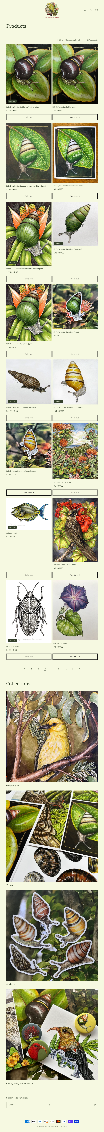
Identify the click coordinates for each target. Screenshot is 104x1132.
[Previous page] (24, 669)
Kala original (11, 533)
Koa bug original (12, 647)
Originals (11, 785)
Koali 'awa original (60, 644)
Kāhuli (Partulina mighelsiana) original (68, 408)
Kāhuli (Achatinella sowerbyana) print (68, 186)
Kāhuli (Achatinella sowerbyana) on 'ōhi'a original (26, 186)
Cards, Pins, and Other (18, 1083)
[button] (7, 10)
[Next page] (79, 669)
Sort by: (60, 40)
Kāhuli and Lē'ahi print (62, 483)
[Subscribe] (49, 1105)
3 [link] (45, 668)
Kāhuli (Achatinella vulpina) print (19, 344)
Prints (9, 885)
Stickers (10, 984)
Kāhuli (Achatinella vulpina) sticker (67, 332)
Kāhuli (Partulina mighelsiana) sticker (21, 471)
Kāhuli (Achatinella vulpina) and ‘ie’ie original (25, 269)
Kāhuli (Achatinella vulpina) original (67, 249)
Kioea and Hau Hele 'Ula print (64, 565)
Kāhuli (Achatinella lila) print (64, 107)
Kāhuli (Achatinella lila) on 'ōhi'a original (22, 107)
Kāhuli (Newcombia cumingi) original (21, 408)
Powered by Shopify (61, 1126)
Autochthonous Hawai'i (48, 1126)
